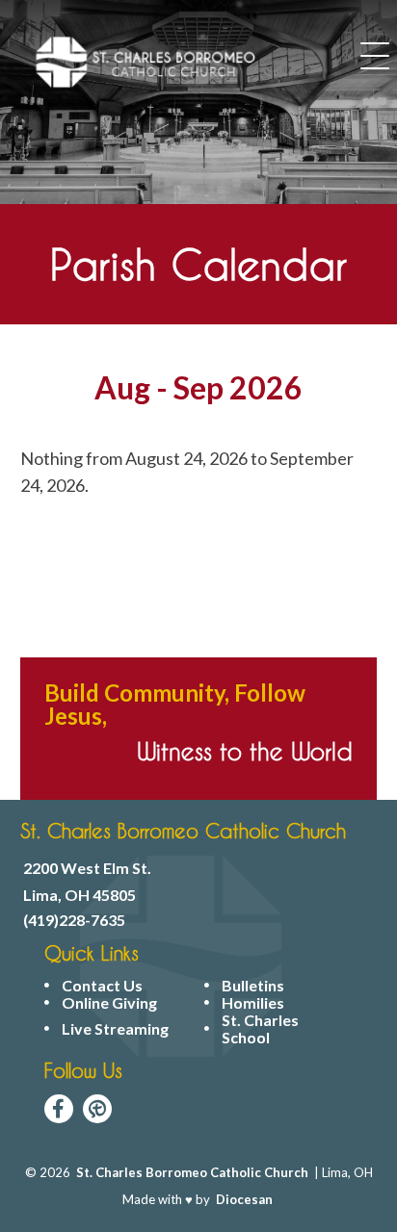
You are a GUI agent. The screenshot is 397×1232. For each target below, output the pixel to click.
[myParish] (97, 1108)
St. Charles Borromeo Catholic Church (192, 1172)
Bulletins (253, 985)
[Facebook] (58, 1108)
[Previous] (56, 390)
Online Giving (109, 1003)
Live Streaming (115, 1029)
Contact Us (102, 985)
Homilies (253, 1003)
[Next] (341, 390)
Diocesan (244, 1199)
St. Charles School (260, 1029)
